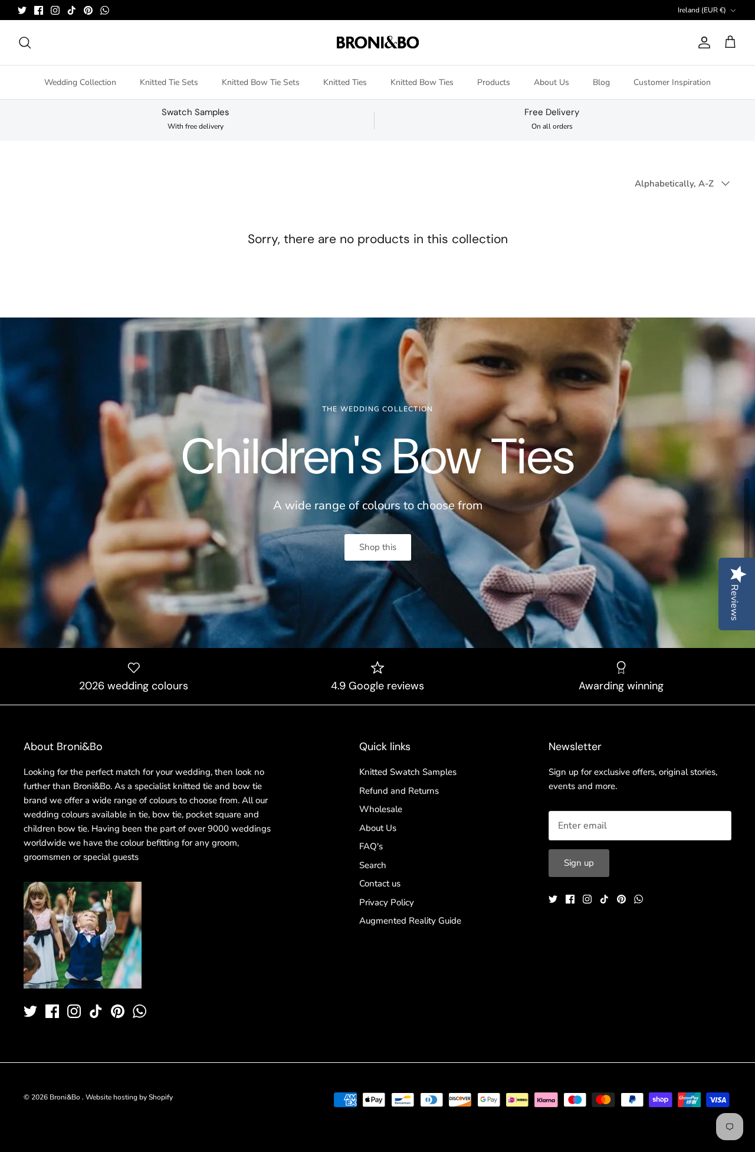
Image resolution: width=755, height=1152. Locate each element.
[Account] (701, 42)
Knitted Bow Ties (422, 82)
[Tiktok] (71, 10)
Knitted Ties (345, 82)
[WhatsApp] (104, 10)
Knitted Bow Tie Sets (261, 82)
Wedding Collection (80, 82)
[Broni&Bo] (378, 42)
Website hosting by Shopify (129, 1097)
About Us (551, 82)
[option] (377, 483)
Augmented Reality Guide (410, 921)
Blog (601, 82)
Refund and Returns (399, 791)
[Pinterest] (88, 10)
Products (493, 82)
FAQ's (371, 846)
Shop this (377, 547)
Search (372, 865)
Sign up (579, 863)
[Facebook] (38, 10)
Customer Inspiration (672, 82)
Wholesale (380, 809)
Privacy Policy (386, 902)
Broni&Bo (66, 1097)
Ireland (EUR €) (702, 10)
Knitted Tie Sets (169, 82)
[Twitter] (22, 10)
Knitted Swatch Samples (408, 772)
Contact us (380, 883)
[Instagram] (55, 10)
